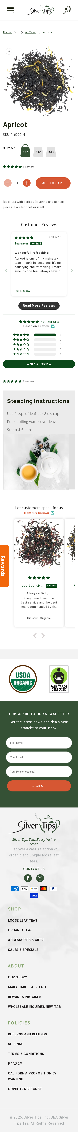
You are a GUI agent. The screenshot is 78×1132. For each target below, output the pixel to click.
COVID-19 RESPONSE (25, 1089)
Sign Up (38, 785)
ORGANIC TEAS (20, 930)
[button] (10, 10)
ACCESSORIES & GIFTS (26, 940)
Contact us (34, 869)
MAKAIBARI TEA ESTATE (27, 987)
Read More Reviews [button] (39, 305)
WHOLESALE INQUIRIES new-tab (34, 1007)
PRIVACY (15, 1064)
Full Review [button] (22, 291)
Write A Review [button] (39, 364)
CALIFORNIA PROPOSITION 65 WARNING (32, 1076)
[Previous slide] (6, 270)
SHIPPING (16, 1044)
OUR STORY (17, 977)
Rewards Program (24, 997)
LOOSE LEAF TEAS (22, 920)
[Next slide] (72, 270)
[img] (24, 237)
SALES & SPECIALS (23, 950)
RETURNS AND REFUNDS (27, 1034)
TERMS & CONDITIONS (26, 1054)
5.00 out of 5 (50, 322)
